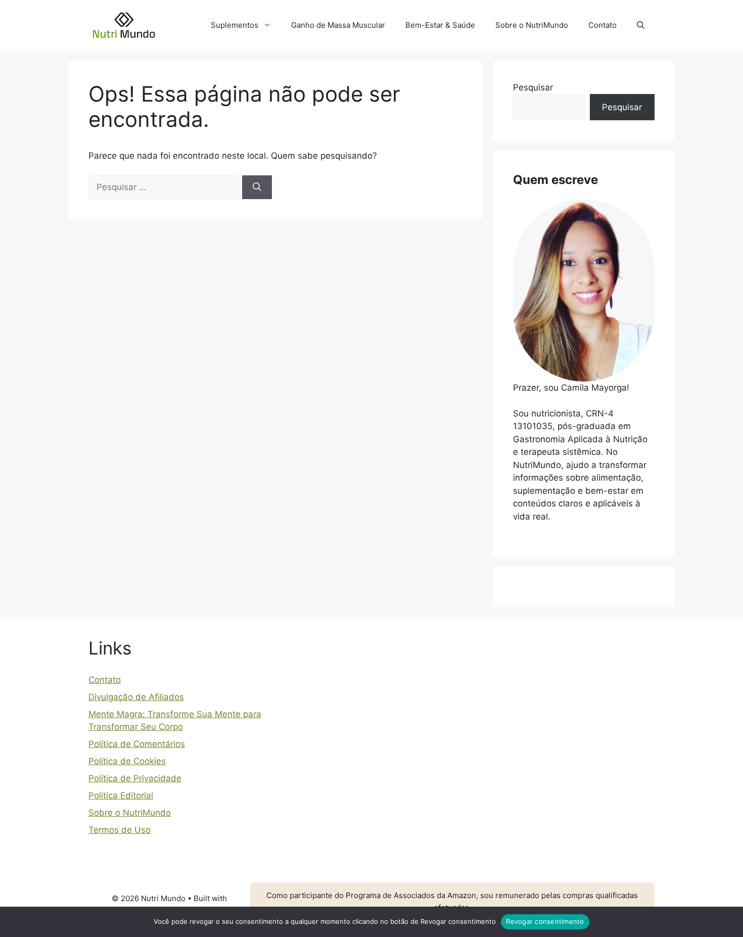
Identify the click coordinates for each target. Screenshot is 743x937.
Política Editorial (120, 795)
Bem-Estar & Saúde (440, 25)
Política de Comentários (136, 744)
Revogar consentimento (545, 921)
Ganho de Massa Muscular (338, 25)
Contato (602, 25)
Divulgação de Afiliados (136, 697)
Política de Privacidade (134, 778)
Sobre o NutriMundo (531, 25)
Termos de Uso (119, 830)
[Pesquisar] (257, 187)
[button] (641, 25)
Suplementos (234, 25)
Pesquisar (533, 87)
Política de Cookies (127, 761)
